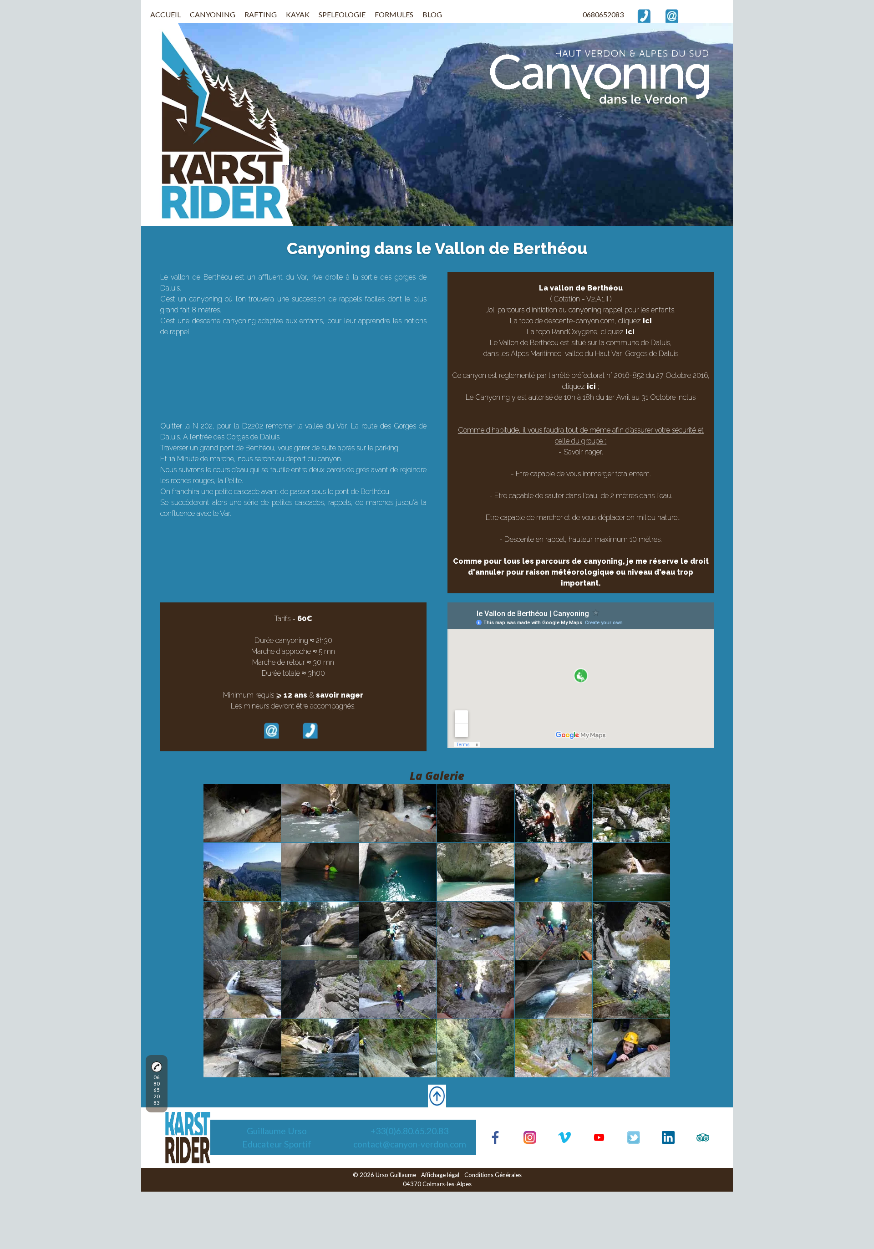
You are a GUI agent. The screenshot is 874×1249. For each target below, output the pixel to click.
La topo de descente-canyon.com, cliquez (581, 320)
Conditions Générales (493, 1174)
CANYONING (212, 14)
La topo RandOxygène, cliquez (581, 331)
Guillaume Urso (277, 1131)
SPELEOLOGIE (342, 14)
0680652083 (603, 14)
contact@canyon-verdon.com (409, 1144)
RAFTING (260, 14)
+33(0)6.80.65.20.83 (409, 1131)
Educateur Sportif (276, 1144)
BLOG (432, 14)
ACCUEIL (165, 14)
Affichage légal (440, 1174)
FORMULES (394, 14)
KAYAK (298, 14)
